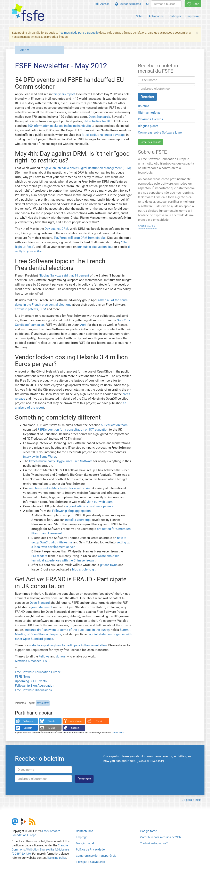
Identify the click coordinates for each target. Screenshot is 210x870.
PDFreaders (39, 556)
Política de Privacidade (90, 849)
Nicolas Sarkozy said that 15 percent (64, 275)
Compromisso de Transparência (96, 855)
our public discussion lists (95, 247)
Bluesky (52, 721)
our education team (114, 425)
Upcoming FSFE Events (31, 681)
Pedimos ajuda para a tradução (79, 32)
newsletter (43, 702)
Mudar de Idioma (129, 4)
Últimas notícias (149, 112)
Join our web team (100, 502)
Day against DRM (56, 229)
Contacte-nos (84, 831)
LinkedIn (28, 728)
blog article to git (84, 569)
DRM (43, 309)
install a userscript (78, 520)
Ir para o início (192, 799)
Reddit (99, 721)
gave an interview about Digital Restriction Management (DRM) (88, 168)
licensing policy (56, 857)
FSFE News (23, 676)
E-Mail (51, 728)
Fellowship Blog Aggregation (34, 685)
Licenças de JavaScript (90, 861)
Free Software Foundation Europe (38, 672)
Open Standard (40, 603)
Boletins (143, 106)
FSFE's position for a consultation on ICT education (73, 429)
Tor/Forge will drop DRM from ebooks (80, 238)
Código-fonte (148, 831)
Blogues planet (148, 126)
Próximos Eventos (150, 119)
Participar (175, 16)
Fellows (44, 656)
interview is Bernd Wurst (39, 456)
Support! (75, 728)
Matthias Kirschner (28, 661)
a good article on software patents (89, 506)
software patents (26, 309)
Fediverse (28, 721)
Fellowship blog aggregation (71, 511)
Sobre (139, 16)
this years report (63, 94)
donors (61, 656)
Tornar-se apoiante (150, 142)
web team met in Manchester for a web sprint (60, 488)
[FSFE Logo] (28, 12)
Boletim (23, 50)
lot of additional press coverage (103, 135)
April (83, 325)
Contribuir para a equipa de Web (160, 837)
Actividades (156, 16)
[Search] (147, 4)
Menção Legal (85, 843)
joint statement (41, 607)
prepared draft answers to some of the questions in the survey (66, 630)
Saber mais (118, 732)
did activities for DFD (98, 121)
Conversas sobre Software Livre (160, 132)
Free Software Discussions (33, 690)
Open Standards (99, 117)
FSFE (46, 661)
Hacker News (75, 721)
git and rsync (109, 565)
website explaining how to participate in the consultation (68, 645)
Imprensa (193, 16)
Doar (195, 4)
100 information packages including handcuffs (59, 126)
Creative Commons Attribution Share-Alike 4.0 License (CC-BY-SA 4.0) (40, 849)
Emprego (81, 837)
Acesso (104, 4)
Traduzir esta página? (154, 843)
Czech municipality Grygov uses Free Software (60, 461)
